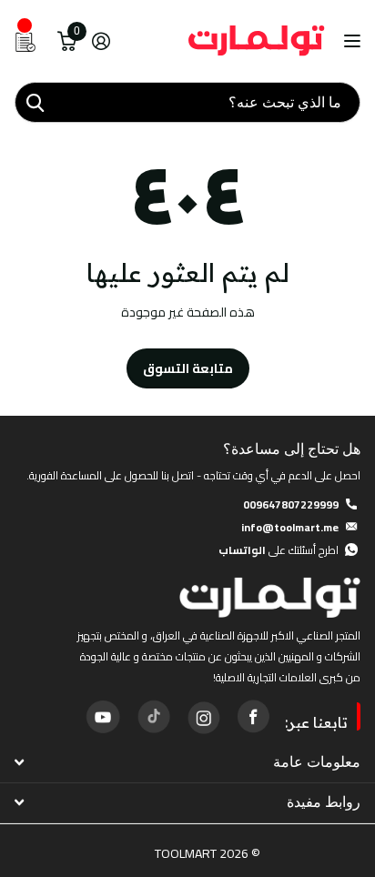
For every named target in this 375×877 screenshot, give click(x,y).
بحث (35, 102)
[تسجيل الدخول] (100, 41)
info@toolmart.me (290, 527)
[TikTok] (153, 716)
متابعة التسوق (188, 368)
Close (187, 761)
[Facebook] (253, 716)
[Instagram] (203, 716)
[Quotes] (25, 41)
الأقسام (350, 41)
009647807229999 (291, 504)
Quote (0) (15, 235)
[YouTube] (103, 717)
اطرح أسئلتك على (278, 549)
